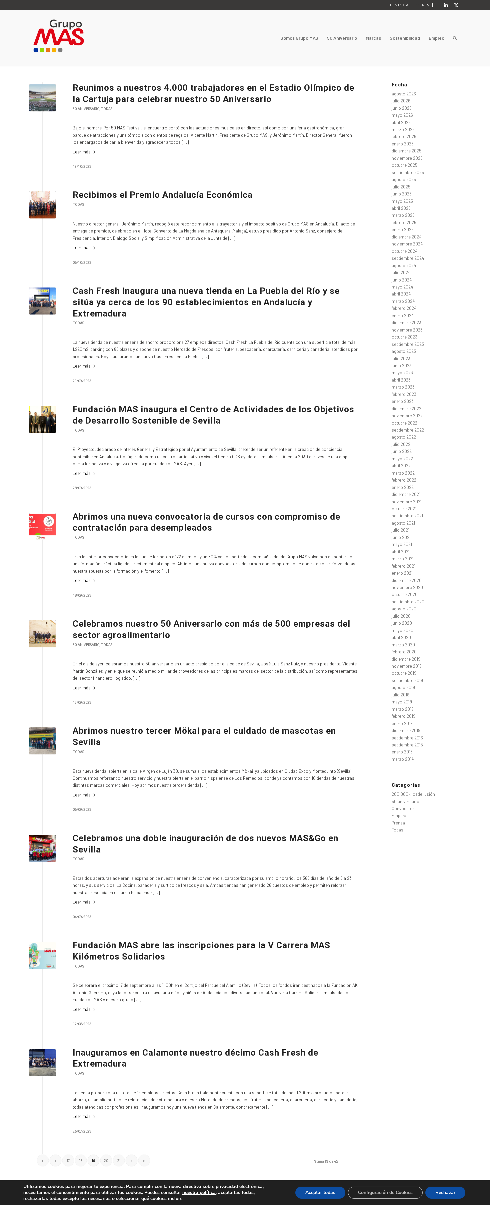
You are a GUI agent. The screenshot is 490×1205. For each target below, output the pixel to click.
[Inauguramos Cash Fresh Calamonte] (42, 1062)
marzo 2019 (403, 709)
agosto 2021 (403, 523)
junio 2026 (402, 108)
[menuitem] (399, 5)
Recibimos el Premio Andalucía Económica (163, 195)
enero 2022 (403, 487)
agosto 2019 (403, 687)
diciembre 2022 (406, 408)
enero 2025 (403, 229)
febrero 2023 (404, 394)
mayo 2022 (402, 458)
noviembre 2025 (407, 158)
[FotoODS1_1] (42, 419)
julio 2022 (401, 444)
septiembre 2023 (408, 344)
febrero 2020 (404, 651)
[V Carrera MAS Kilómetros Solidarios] (42, 955)
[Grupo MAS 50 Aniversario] (42, 633)
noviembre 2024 (407, 243)
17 (68, 1160)
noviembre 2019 (407, 666)
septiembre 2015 (407, 744)
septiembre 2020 (408, 601)
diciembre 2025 (406, 150)
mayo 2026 (402, 115)
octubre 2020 (405, 594)
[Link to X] (456, 5)
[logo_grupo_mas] (85, 38)
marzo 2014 (403, 759)
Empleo (399, 815)
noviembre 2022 (407, 415)
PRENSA (422, 5)
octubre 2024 (404, 251)
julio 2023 (401, 358)
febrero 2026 (404, 136)
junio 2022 (402, 451)
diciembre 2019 (406, 659)
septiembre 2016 (407, 737)
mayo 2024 (402, 286)
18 (81, 1160)
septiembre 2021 (407, 515)
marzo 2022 (403, 473)
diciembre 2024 (406, 236)
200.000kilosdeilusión (413, 794)
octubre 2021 (404, 508)
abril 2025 (401, 208)
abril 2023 (401, 380)
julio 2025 (401, 186)
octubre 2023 (404, 337)
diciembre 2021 (406, 494)
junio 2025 (402, 193)
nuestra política (199, 1192)
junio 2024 (402, 279)
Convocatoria (405, 808)
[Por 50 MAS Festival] (42, 97)
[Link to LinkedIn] (446, 5)
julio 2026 (401, 100)
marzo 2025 (403, 215)
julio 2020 (401, 616)
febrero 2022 (404, 480)
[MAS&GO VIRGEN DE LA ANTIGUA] (42, 848)
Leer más (82, 151)
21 (119, 1160)
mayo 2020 (402, 630)
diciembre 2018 (406, 730)
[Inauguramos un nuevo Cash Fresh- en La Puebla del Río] (42, 301)
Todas (106, 109)
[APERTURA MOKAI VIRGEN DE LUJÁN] (42, 740)
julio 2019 (400, 694)
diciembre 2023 (406, 322)
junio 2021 (401, 537)
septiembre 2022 (408, 430)
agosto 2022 (404, 437)
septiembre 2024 (408, 258)
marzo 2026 (403, 129)
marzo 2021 (403, 558)
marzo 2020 (403, 644)
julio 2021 (400, 530)
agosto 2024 (404, 265)
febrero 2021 (403, 566)
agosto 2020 (404, 608)
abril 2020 (401, 637)
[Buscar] (455, 38)
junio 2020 (402, 623)
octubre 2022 (404, 423)
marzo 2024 (403, 301)
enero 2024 (403, 315)
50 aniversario (86, 109)
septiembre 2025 (408, 172)
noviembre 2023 (407, 330)
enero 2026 (403, 143)
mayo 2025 (402, 201)
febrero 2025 (404, 222)
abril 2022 (401, 465)
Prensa (398, 822)
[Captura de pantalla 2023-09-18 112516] (42, 526)
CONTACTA (399, 5)
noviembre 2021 (407, 501)
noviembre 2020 (407, 587)
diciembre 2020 (407, 580)
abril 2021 (401, 551)
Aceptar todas (320, 1192)
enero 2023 (403, 401)
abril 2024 (401, 293)
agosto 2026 (404, 93)
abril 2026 (401, 122)
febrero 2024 (404, 308)
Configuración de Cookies (385, 1192)
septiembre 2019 (407, 680)
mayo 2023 (402, 372)
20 (106, 1160)
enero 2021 (402, 573)
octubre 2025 (404, 165)
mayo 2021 (402, 544)
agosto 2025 (404, 179)
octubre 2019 (404, 673)
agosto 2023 (404, 351)
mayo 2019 (402, 701)
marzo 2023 (403, 387)
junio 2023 (402, 365)
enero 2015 (402, 751)
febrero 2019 (403, 716)
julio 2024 (401, 272)
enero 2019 (402, 723)
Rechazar (445, 1192)
